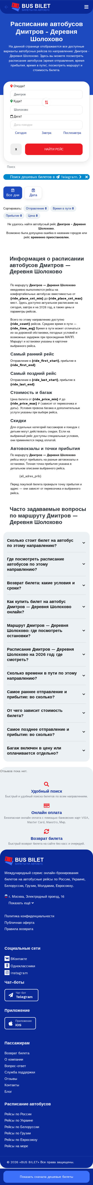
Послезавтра (72, 133)
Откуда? (19, 86)
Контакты (12, 1085)
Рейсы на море (16, 1146)
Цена (32, 215)
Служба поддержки (20, 1072)
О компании (14, 1059)
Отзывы (11, 1079)
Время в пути (62, 208)
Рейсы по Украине (19, 1120)
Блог (8, 1092)
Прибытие (13, 215)
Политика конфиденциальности (29, 916)
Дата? (17, 116)
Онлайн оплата (46, 812)
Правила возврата (19, 929)
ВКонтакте (18, 959)
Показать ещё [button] (20, 903)
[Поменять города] (46, 102)
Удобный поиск (46, 791)
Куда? (18, 101)
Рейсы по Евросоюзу (21, 1140)
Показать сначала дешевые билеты (46, 1176)
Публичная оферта (19, 923)
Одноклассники (22, 966)
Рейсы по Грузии (18, 1133)
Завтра (46, 133)
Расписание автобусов (28, 1104)
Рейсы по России (18, 1114)
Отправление (35, 208)
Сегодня (20, 133)
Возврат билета (47, 838)
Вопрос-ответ (15, 1066)
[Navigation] (86, 7)
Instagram (18, 973)
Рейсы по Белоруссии (22, 1127)
